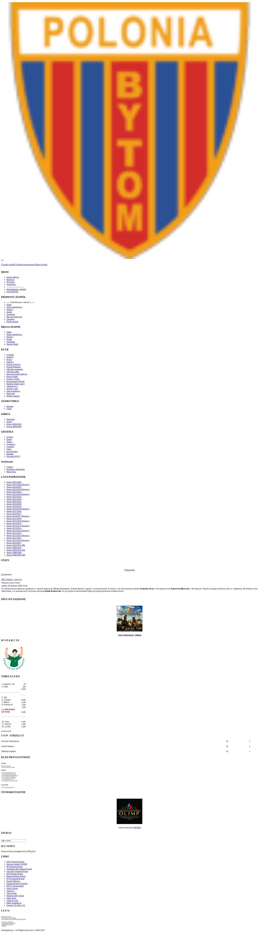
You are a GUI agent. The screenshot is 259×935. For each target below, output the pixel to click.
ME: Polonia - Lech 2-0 (11, 579)
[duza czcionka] (7, 264)
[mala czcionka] (40, 264)
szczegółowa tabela (6, 731)
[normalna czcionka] (24, 264)
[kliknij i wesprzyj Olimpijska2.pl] (14, 671)
